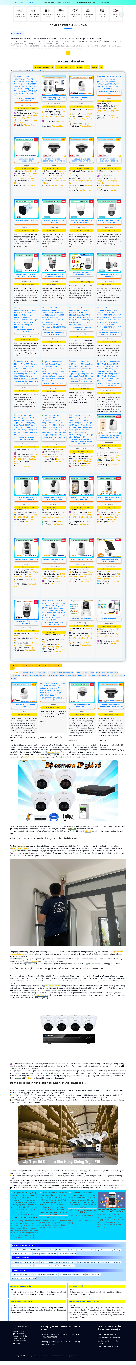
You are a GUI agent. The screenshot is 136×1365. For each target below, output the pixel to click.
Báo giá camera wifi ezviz (46, 1250)
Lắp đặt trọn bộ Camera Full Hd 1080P (24, 1274)
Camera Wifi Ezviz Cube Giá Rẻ (110, 1262)
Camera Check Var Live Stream (21, 1254)
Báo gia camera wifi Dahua (86, 1250)
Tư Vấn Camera (103, 2)
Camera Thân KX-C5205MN (85, 672)
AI (73, 67)
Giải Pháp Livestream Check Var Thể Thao (82, 1211)
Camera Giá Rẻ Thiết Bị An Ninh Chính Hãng (27, 71)
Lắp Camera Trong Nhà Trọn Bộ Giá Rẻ (24, 1278)
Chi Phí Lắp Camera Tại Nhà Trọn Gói (84, 1302)
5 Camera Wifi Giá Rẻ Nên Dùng (66, 1262)
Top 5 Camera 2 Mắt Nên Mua (66, 1250)
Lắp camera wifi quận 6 (107, 1334)
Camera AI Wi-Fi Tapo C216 (54, 383)
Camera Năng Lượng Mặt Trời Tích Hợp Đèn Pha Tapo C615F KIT (81, 442)
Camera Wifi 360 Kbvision (66, 1266)
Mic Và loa (37, 67)
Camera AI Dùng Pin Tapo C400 (81, 381)
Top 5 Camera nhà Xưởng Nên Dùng (108, 1250)
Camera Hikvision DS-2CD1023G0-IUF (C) (33, 672)
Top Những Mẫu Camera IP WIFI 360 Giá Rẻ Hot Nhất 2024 (67, 675)
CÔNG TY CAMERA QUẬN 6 (23, 2)
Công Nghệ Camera (48, 2)
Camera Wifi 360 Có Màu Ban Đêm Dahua (25, 1262)
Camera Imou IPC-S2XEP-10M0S (26, 559)
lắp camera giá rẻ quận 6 (108, 1346)
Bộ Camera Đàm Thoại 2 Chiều (48, 1274)
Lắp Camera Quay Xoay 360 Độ (98, 675)
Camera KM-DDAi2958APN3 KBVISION (61, 672)
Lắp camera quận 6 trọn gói (109, 1338)
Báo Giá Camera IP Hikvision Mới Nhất (24, 1250)
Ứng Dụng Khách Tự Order (20, 1286)
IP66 (101, 67)
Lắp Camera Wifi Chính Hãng (85, 2)
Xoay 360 (79, 67)
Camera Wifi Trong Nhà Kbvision (88, 1262)
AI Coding (94, 67)
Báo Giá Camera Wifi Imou (67, 1254)
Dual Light (46, 67)
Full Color (68, 67)
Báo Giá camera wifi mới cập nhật (45, 1266)
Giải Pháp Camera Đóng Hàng (24, 1217)
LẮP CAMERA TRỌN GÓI (65, 2)
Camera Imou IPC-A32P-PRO (81, 559)
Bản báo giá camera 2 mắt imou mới (45, 1254)
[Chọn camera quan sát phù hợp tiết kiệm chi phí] (121, 14)
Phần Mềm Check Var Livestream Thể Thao (53, 1214)
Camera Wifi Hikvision (47, 1262)
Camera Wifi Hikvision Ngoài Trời (22, 1266)
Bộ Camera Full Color (93, 1274)
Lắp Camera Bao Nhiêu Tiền (21, 1302)
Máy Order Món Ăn (76, 1286)
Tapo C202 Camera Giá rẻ (81, 618)
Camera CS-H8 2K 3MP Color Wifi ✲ (33, 675)
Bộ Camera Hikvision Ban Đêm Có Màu (72, 1274)
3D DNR (87, 67)
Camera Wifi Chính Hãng (68, 25)
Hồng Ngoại (59, 67)
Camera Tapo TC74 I (109, 619)
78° (52, 67)
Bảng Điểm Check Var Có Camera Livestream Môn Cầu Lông (111, 1210)
